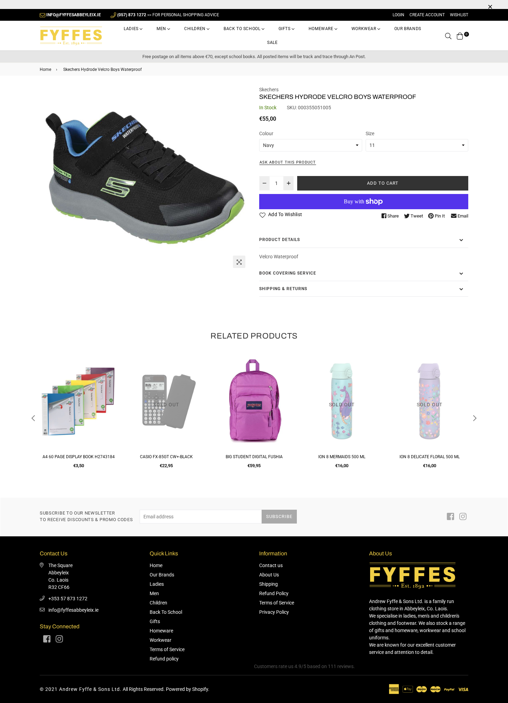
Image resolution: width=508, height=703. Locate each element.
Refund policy (164, 659)
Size (370, 133)
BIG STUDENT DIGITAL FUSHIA (254, 456)
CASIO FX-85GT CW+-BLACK (166, 456)
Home (45, 69)
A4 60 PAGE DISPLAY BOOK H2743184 (79, 456)
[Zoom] (239, 262)
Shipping (268, 584)
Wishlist (459, 14)
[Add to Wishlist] (109, 385)
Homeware (322, 28)
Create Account (427, 14)
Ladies (132, 28)
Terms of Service (167, 649)
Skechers (269, 89)
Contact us (271, 565)
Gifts (285, 28)
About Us (269, 574)
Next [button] (475, 418)
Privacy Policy (274, 612)
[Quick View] (109, 371)
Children (195, 28)
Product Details (279, 239)
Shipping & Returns (283, 288)
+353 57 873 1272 (67, 598)
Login (398, 14)
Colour (266, 133)
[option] (144, 178)
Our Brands (407, 28)
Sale (272, 42)
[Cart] (460, 35)
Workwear (364, 28)
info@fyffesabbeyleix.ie (73, 610)
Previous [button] (33, 418)
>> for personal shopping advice (168, 14)
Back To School (243, 28)
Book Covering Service (287, 273)
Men (162, 28)
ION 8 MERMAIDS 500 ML (341, 456)
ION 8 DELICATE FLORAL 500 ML (429, 456)
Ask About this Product (288, 162)
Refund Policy (274, 593)
